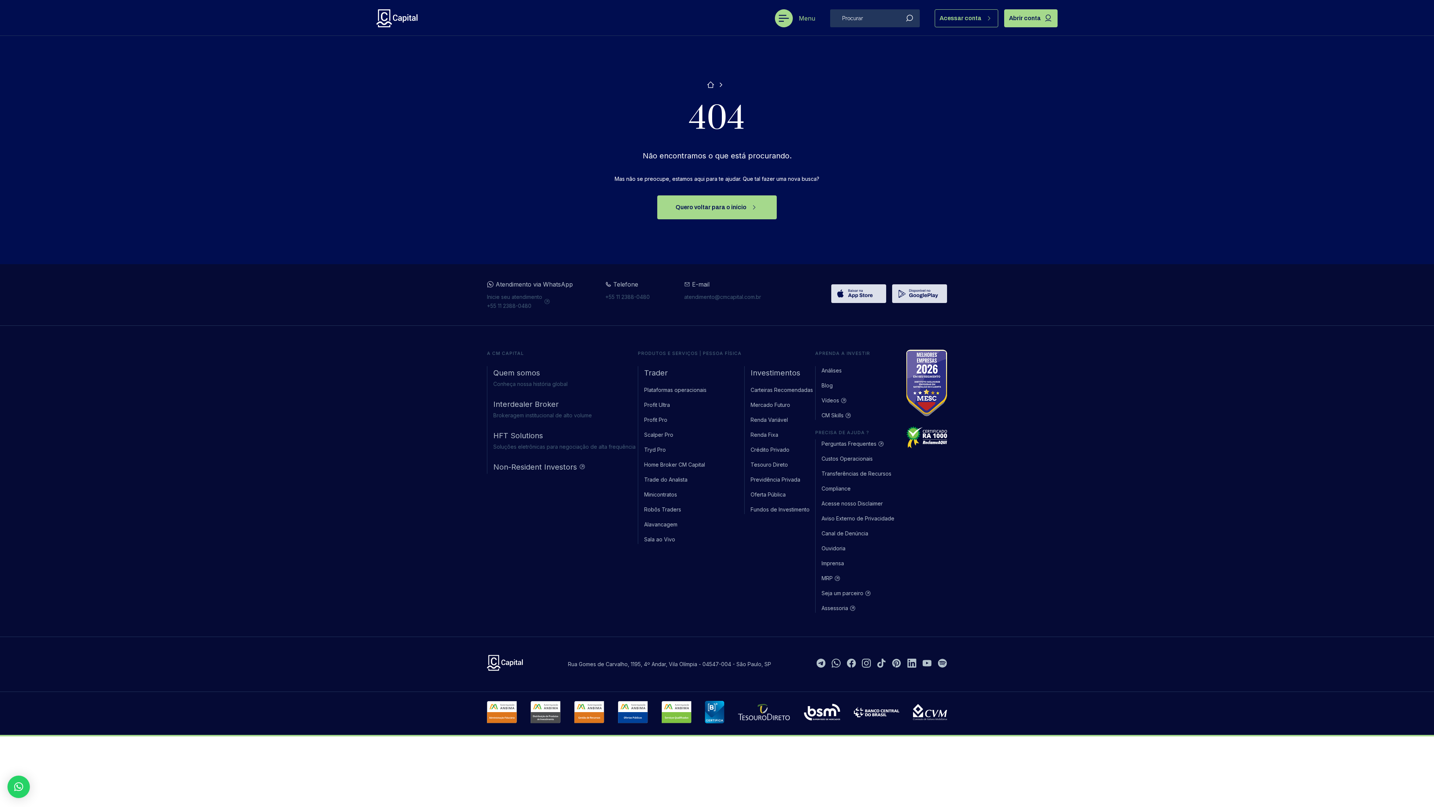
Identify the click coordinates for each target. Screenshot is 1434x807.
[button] (18, 787)
